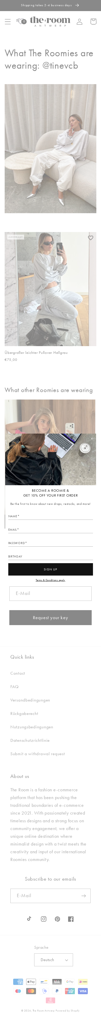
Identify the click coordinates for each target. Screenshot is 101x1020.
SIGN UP (50, 569)
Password (16, 543)
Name (12, 516)
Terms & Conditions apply (50, 580)
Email (12, 529)
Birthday (15, 556)
